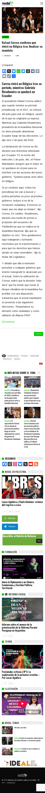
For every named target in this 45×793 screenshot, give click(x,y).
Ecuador (5, 37)
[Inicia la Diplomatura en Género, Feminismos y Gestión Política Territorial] (22, 567)
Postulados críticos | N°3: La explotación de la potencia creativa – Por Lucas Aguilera (21, 675)
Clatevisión (11, 689)
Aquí (39, 540)
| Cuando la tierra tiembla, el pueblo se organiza (27, 749)
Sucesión (17, 359)
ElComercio (8, 321)
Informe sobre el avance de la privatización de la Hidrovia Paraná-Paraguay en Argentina (20, 627)
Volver (39, 334)
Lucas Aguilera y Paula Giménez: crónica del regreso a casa (22, 503)
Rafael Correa (7, 359)
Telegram (11, 526)
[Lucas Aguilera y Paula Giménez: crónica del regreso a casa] (22, 487)
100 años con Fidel (20, 727)
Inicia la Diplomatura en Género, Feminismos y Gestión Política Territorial (18, 585)
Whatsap (11, 518)
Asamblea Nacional (13, 356)
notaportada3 (34, 356)
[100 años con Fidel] (7, 730)
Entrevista (24, 356)
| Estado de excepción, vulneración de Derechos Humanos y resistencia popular (28, 739)
